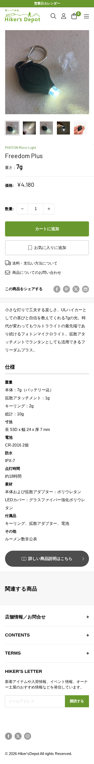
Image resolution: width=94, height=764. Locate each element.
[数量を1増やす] (49, 209)
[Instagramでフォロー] (27, 736)
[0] (74, 16)
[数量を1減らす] (22, 209)
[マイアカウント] (63, 16)
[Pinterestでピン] (66, 289)
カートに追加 (47, 229)
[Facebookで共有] (56, 289)
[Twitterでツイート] (75, 289)
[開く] (53, 16)
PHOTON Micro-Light (20, 147)
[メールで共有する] (85, 289)
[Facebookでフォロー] (8, 736)
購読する (77, 701)
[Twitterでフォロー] (18, 736)
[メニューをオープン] (86, 16)
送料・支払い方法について (34, 263)
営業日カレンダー (47, 3)
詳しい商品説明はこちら (50, 558)
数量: (9, 209)
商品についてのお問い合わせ (36, 272)
